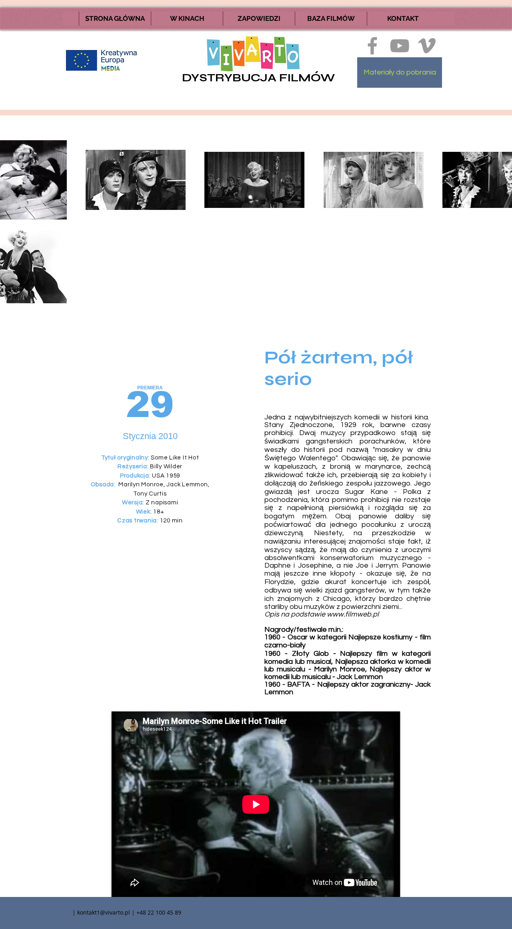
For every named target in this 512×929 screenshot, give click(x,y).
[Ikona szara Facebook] (372, 45)
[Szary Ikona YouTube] (399, 45)
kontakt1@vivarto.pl (103, 912)
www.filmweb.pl (353, 614)
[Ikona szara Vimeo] (426, 45)
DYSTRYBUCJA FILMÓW (258, 78)
